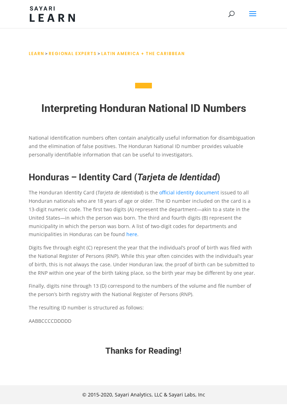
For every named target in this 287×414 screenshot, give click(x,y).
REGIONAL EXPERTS (73, 53)
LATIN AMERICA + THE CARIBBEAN (143, 53)
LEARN (36, 53)
